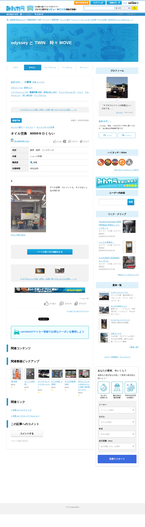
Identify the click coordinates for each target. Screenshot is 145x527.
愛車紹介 (32, 68)
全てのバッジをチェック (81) (126, 170)
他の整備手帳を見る (21, 141)
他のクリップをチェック (128, 275)
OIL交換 (14, 381)
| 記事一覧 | (50, 110)
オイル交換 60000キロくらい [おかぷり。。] (115, 20)
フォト (80, 92)
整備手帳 (55, 20)
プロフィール (17, 87)
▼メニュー (84, 68)
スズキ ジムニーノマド (119, 292)
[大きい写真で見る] (18, 235)
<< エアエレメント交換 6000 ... (32, 110)
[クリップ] (84, 141)
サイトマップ (125, 357)
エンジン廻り (65, 20)
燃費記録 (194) (50, 92)
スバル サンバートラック (120, 320)
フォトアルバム (50, 68)
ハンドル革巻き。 (107, 242)
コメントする (27, 433)
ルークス (46, 20)
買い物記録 (27, 95)
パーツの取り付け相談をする (50, 252)
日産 (39, 20)
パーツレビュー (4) (19, 92)
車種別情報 (31, 20)
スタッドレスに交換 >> (65, 110)
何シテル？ (119, 112)
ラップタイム (67, 68)
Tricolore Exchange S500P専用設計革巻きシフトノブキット (110, 225)
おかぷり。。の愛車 (21, 82)
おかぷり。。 (105, 121)
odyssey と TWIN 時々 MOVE (41, 42)
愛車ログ (28, 87)
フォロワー (127, 135)
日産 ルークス (38, 82)
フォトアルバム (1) (66, 92)
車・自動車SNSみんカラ (16, 20)
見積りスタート (117, 459)
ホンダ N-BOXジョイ (119, 306)
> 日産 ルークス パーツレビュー (25, 416)
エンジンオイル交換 (88, 20)
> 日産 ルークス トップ (21, 410)
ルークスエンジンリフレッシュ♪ (44, 384)
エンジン (75, 20)
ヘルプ (125, 3)
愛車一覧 (134, 347)
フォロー (107, 135)
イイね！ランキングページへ (78, 311)
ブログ (15, 68)
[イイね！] (57, 141)
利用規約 (114, 357)
